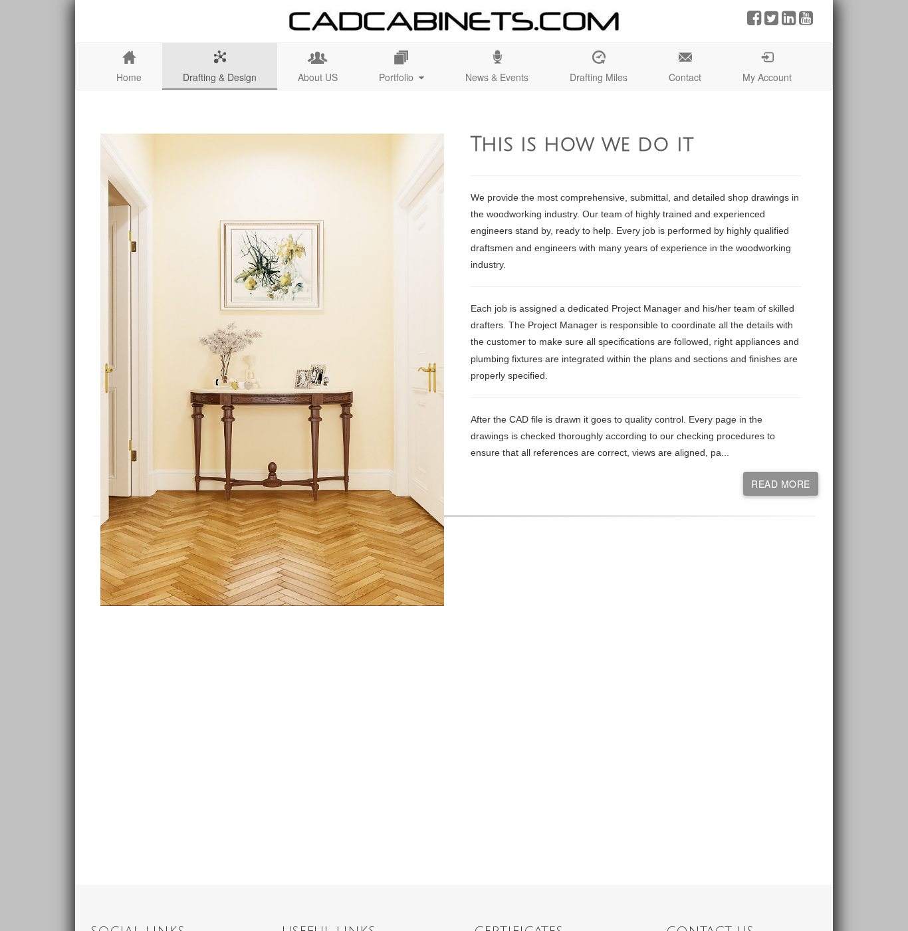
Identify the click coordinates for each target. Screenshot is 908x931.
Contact (685, 77)
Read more (780, 483)
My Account (767, 77)
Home (129, 77)
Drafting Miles (598, 77)
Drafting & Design (220, 77)
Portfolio (399, 77)
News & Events (496, 77)
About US (318, 77)
